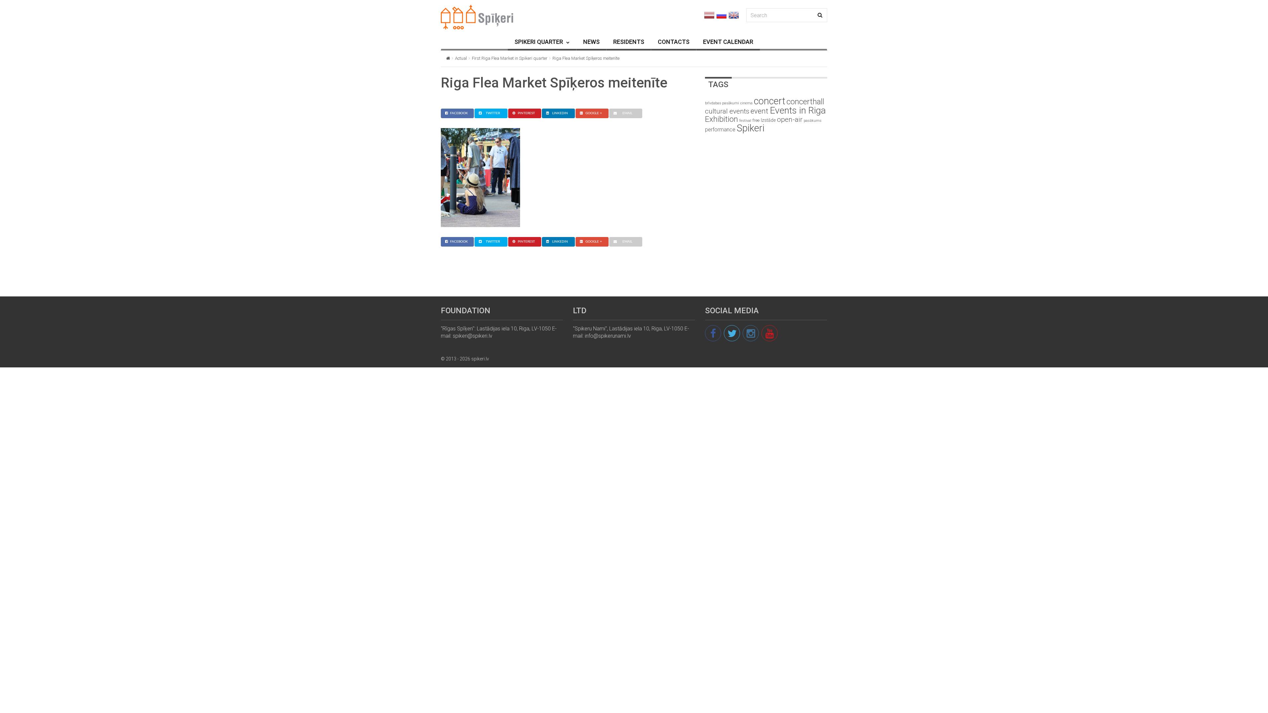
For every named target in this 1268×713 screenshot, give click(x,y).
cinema (746, 103)
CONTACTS (673, 41)
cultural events (727, 111)
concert (769, 101)
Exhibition (721, 119)
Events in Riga (798, 110)
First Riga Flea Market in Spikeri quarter (509, 58)
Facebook (459, 113)
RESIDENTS (628, 41)
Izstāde (768, 120)
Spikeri (750, 128)
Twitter (493, 113)
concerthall (805, 101)
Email (627, 113)
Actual (461, 58)
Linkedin (560, 113)
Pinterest (526, 113)
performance (720, 129)
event (759, 111)
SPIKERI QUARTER (538, 41)
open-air (789, 119)
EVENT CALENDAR (728, 41)
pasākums (813, 121)
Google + (593, 113)
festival (745, 121)
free (756, 120)
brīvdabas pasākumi (722, 103)
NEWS (591, 41)
